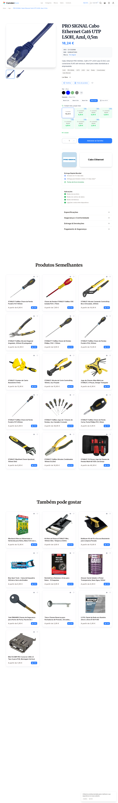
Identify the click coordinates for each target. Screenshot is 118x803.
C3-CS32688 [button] (72, 49)
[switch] (90, 3)
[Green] (72, 92)
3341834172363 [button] (72, 52)
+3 (81, 92)
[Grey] (77, 92)
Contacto (68, 3)
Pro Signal (72, 55)
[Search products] (100, 3)
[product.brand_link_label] (69, 159)
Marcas (56, 3)
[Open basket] (105, 3)
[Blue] (68, 92)
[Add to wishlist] (92, 83)
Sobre (62, 3)
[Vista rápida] (34, 276)
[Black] (63, 92)
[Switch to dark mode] (109, 3)
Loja (42, 3)
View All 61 (105, 100)
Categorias (48, 3)
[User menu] (113, 3)
